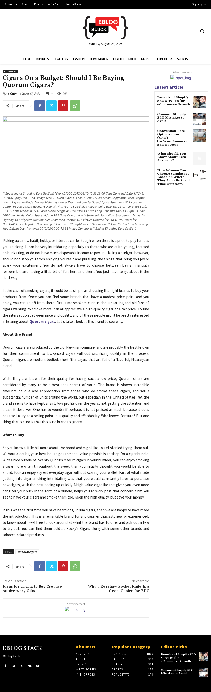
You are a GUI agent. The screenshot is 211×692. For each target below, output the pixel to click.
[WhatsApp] (75, 105)
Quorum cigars (27, 552)
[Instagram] (13, 666)
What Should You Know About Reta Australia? (171, 157)
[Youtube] (38, 666)
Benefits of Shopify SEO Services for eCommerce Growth (173, 101)
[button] (202, 30)
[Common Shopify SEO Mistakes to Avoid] (199, 119)
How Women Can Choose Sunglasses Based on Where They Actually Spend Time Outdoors (173, 177)
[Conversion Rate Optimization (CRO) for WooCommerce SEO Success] (199, 135)
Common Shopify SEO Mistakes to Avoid (171, 117)
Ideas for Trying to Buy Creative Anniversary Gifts (32, 588)
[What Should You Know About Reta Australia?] (199, 158)
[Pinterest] (63, 105)
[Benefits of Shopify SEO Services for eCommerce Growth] (199, 102)
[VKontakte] (30, 666)
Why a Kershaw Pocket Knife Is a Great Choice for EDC (118, 588)
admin (11, 93)
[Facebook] (39, 105)
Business (10, 71)
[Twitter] (51, 105)
